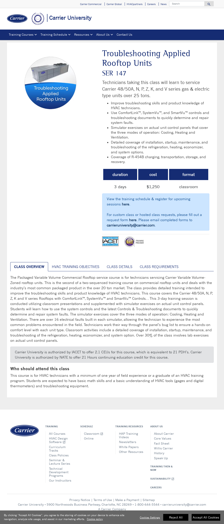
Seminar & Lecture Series (59, 461)
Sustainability (162, 478)
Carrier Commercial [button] (91, 4)
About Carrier (164, 433)
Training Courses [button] (21, 34)
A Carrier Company (112, 509)
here (125, 204)
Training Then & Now (161, 468)
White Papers (129, 447)
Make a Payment (127, 500)
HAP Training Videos (128, 435)
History (159, 453)
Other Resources (131, 452)
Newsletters (127, 442)
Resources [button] (81, 34)
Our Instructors (60, 480)
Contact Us (124, 34)
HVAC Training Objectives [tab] (75, 267)
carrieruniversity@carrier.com (131, 225)
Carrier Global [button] (114, 4)
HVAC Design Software (58, 440)
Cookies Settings (150, 517)
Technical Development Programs (58, 472)
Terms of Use (102, 500)
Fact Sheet (161, 443)
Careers (156, 487)
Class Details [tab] (119, 267)
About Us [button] (103, 34)
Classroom (93, 433)
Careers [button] (151, 4)
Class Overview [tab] (29, 267)
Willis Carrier (163, 448)
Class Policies (59, 455)
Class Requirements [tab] (159, 267)
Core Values (162, 438)
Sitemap (149, 500)
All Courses (57, 433)
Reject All (176, 517)
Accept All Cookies (206, 517)
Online (89, 438)
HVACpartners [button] (134, 4)
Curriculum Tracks (57, 448)
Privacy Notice (79, 500)
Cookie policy (95, 519)
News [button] (163, 4)
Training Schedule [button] (53, 34)
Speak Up (161, 458)
